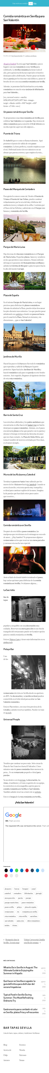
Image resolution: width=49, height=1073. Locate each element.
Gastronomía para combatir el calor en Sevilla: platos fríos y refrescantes (21, 1011)
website (38, 792)
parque (28, 898)
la (31, 484)
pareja (20, 898)
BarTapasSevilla (16, 55)
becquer (25, 889)
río (18, 911)
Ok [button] (30, 3)
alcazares (8, 889)
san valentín (9, 921)
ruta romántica (10, 916)
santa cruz (20, 921)
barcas (16, 889)
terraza (22, 780)
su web (8, 712)
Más (35, 3)
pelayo (19, 907)
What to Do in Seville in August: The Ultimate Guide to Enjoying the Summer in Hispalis (20, 970)
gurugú (38, 893)
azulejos (19, 314)
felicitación (28, 893)
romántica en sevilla (29, 911)
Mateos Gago (14, 639)
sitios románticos (33, 921)
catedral (8, 893)
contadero (17, 893)
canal (33, 889)
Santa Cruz (31, 425)
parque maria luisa (11, 902)
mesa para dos (10, 898)
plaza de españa (30, 907)
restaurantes (9, 911)
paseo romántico (28, 902)
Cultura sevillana (30, 55)
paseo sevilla (9, 907)
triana (15, 925)
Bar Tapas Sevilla (17, 1028)
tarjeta (7, 925)
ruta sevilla (23, 916)
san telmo (33, 916)
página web (7, 642)
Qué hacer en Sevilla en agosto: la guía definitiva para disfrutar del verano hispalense (19, 984)
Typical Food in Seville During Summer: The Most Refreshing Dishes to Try (18, 997)
